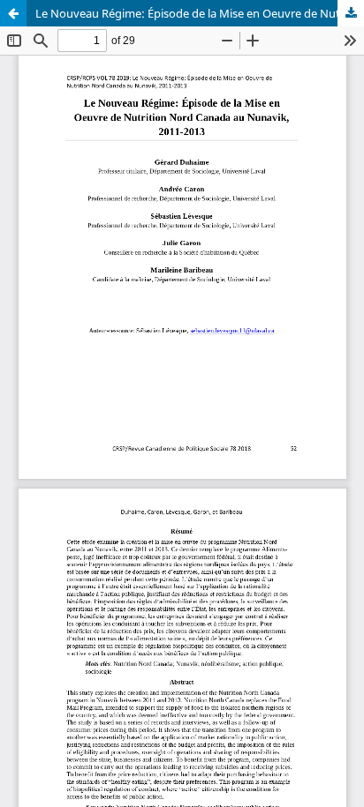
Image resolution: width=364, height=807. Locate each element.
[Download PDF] (350, 13)
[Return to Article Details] (13, 13)
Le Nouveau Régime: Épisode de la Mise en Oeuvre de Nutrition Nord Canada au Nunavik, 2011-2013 (199, 13)
